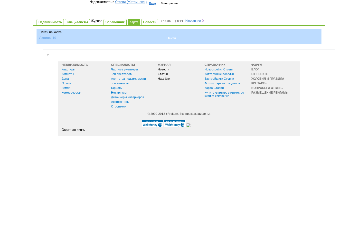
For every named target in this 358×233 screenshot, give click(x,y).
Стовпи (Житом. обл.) (131, 2)
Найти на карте (50, 32)
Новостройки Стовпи (219, 69)
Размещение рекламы (270, 92)
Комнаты (68, 74)
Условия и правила (267, 78)
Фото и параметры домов (222, 83)
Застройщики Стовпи (219, 78)
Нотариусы (119, 92)
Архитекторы (120, 102)
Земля (66, 88)
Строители (118, 106)
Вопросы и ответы (267, 88)
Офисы (67, 83)
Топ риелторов (121, 74)
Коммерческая (72, 92)
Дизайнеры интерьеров (127, 97)
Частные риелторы (124, 69)
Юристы (116, 88)
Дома (65, 78)
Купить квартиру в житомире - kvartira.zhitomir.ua (225, 94)
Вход (152, 3)
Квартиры (68, 69)
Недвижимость (75, 65)
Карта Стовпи (214, 88)
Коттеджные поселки (219, 74)
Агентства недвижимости (128, 78)
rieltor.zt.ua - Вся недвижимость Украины (63, 10)
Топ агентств (120, 83)
